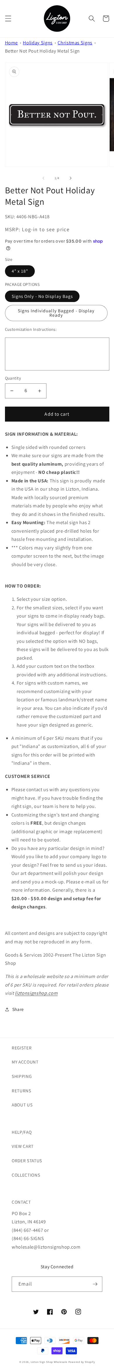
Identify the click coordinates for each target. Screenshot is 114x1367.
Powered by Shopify (81, 1362)
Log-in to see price (46, 229)
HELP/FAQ (22, 1132)
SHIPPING (22, 1076)
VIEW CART (23, 1146)
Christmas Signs (75, 42)
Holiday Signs (38, 42)
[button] (8, 18)
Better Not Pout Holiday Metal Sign (42, 51)
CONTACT (21, 1202)
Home (11, 42)
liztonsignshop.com (36, 993)
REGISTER (22, 1048)
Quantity (13, 378)
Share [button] (18, 1009)
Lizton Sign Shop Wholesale (49, 1362)
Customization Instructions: (31, 329)
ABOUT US (22, 1105)
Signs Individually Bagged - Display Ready (56, 313)
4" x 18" (20, 271)
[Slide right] (70, 178)
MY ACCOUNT (25, 1062)
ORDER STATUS (27, 1160)
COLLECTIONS (26, 1175)
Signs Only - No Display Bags (42, 296)
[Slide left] (43, 178)
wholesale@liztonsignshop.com (46, 1247)
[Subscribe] (95, 1284)
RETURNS (21, 1090)
